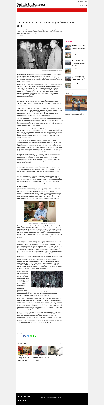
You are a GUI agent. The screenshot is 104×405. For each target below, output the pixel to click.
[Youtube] (86, 5)
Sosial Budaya (56, 10)
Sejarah (62, 10)
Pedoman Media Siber (52, 397)
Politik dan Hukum (32, 10)
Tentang (59, 397)
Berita (25, 10)
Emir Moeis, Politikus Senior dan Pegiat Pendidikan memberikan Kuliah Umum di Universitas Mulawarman (74, 115)
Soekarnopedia (69, 10)
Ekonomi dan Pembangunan (45, 10)
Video (80, 10)
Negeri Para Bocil (76, 69)
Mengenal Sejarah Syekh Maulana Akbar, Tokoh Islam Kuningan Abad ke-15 (79, 47)
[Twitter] (84, 5)
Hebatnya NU (75, 84)
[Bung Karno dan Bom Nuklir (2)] (55, 350)
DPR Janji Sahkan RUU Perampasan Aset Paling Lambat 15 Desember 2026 (79, 78)
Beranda (21, 10)
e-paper (76, 10)
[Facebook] (80, 5)
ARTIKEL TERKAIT (23, 343)
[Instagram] (82, 5)
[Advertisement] (40, 378)
